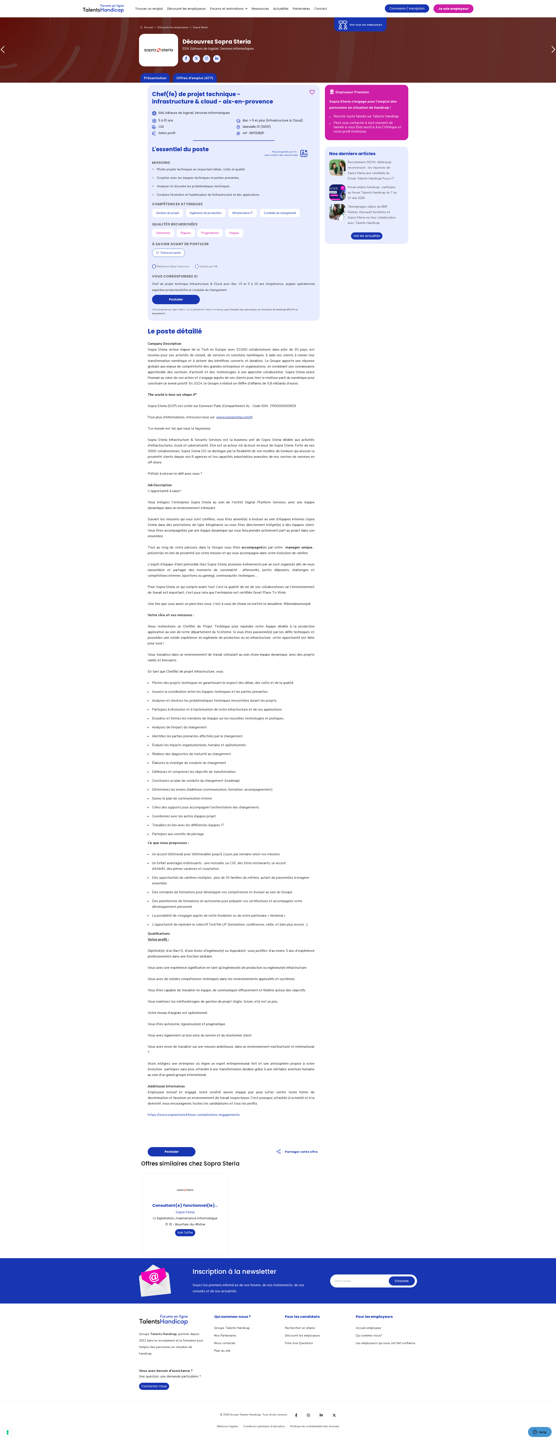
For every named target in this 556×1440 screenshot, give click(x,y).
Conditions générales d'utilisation (264, 1426)
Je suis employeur (453, 9)
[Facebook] (296, 1414)
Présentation (155, 78)
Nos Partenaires (225, 1335)
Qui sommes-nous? (369, 1335)
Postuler (176, 299)
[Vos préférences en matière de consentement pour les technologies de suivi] (7, 1432)
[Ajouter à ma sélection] (312, 92)
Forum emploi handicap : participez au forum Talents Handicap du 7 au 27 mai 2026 (372, 192)
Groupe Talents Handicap (232, 1328)
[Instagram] (308, 1414)
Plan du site (222, 1351)
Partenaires (301, 9)
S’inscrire (402, 1281)
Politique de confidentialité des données (314, 1426)
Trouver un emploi (149, 9)
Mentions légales (227, 1426)
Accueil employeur (368, 1328)
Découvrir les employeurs (186, 9)
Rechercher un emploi (300, 1328)
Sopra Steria (185, 1212)
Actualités (280, 9)
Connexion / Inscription (407, 8)
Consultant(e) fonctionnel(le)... (185, 1205)
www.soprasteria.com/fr (234, 417)
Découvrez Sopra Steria (216, 42)
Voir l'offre (185, 1232)
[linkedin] (321, 1414)
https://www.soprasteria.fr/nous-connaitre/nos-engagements (194, 1114)
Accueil (148, 27)
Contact (320, 9)
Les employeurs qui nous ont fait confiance (385, 1343)
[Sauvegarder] (312, 92)
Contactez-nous (154, 1386)
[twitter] (334, 1414)
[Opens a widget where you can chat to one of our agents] (540, 1432)
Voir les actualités (366, 236)
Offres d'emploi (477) (194, 78)
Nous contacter (224, 1343)
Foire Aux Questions (299, 1343)
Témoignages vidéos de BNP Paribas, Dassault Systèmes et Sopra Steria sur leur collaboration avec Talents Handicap (372, 215)
